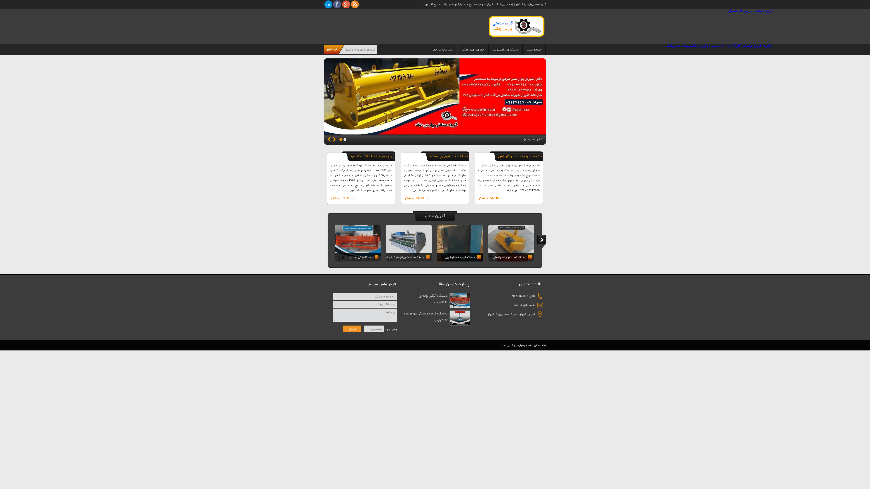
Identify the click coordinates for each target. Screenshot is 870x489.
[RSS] (355, 4)
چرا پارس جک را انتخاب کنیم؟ (372, 156)
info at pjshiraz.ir (524, 305)
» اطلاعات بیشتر (490, 198)
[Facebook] (337, 4)
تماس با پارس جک (443, 50)
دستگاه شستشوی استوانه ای (509, 257)
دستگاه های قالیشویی (505, 50)
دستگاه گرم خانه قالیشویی (460, 257)
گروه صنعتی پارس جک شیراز (509, 26)
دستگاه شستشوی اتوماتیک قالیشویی (405, 257)
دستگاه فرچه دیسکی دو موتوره (426, 313)
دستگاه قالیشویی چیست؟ (449, 156)
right (541, 241)
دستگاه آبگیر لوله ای (361, 257)
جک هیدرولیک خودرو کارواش (520, 156)
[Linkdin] (328, 4)
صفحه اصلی (534, 50)
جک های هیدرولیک (473, 50)
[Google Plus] (346, 4)
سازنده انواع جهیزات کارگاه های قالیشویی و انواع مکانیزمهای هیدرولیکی (718, 46)
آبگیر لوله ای (535, 139)
